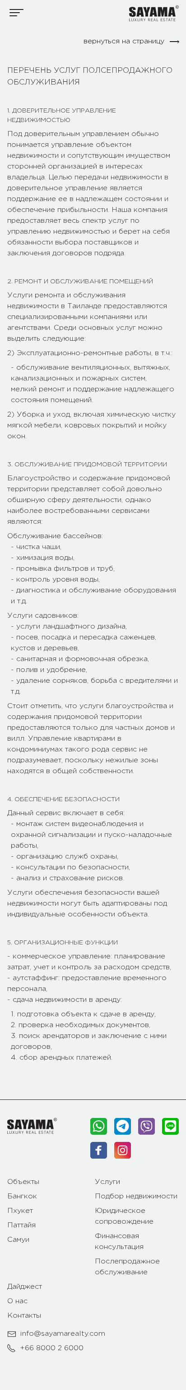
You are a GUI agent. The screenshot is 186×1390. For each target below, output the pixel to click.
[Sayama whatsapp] (98, 1126)
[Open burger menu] (16, 13)
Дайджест (24, 1286)
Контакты (24, 1315)
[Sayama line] (170, 1126)
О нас (17, 1301)
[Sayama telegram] (122, 1126)
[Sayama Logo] (154, 13)
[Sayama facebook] (98, 1150)
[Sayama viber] (146, 1126)
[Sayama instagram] (122, 1150)
